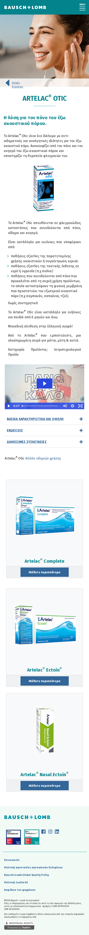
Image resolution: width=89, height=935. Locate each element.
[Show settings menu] (73, 406)
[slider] (40, 406)
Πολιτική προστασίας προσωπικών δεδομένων (33, 867)
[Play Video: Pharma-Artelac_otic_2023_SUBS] (44, 383)
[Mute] (65, 406)
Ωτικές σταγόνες (18, 83)
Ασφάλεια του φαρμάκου (19, 889)
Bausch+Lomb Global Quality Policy (26, 875)
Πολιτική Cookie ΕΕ (16, 882)
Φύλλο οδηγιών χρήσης (43, 458)
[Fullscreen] (80, 406)
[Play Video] (9, 406)
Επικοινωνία (11, 860)
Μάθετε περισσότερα (44, 572)
